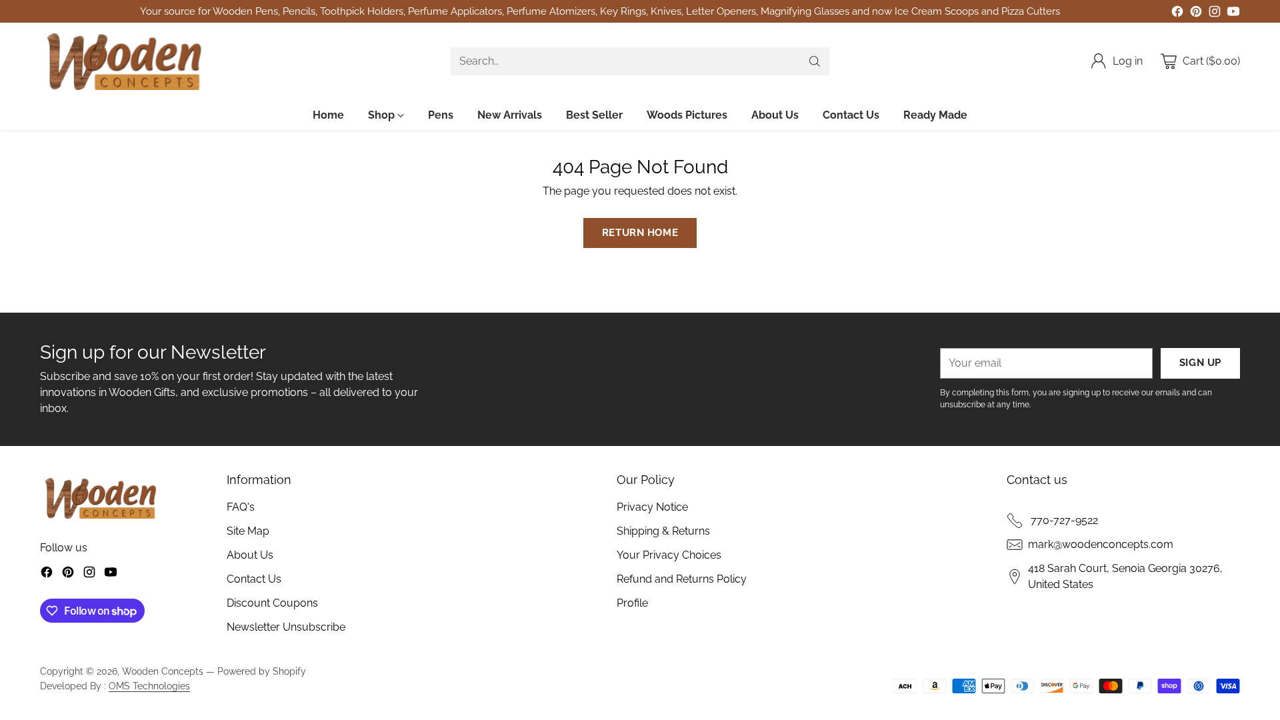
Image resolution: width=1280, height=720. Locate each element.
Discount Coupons (272, 603)
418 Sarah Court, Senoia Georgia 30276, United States (1125, 576)
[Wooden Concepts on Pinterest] (1196, 14)
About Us (250, 555)
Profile (632, 603)
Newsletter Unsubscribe (286, 627)
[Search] (814, 61)
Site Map (248, 531)
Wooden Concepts (162, 671)
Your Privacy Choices (669, 555)
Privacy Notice (652, 507)
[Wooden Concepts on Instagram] (1214, 14)
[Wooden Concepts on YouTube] (1233, 14)
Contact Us (254, 579)
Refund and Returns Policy (682, 579)
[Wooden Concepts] (123, 61)
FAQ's (241, 507)
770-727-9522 (1063, 520)
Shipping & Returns (663, 531)
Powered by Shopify (261, 671)
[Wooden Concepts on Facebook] (1177, 14)
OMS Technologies (149, 686)
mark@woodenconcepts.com (1100, 544)
